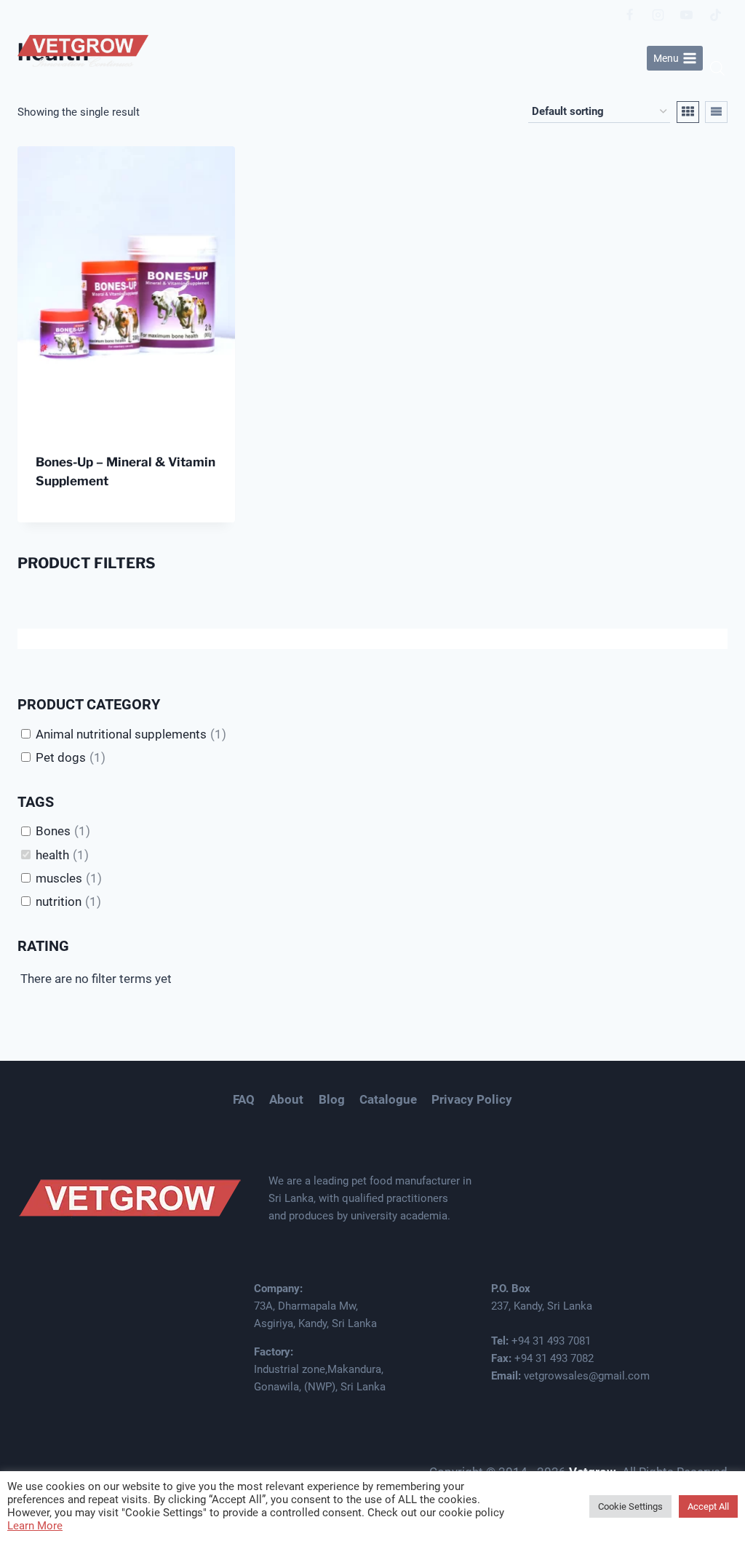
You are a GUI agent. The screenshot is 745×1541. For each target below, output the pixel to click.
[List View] (716, 112)
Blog (332, 1099)
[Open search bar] (717, 69)
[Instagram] (658, 14)
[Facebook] (630, 14)
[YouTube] (686, 14)
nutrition (58, 901)
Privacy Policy (471, 1099)
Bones (53, 831)
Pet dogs (61, 757)
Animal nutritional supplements (121, 734)
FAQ (244, 1099)
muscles (59, 878)
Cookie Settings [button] (630, 1506)
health (52, 855)
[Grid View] (688, 112)
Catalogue (388, 1099)
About (286, 1099)
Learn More (35, 1525)
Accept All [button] (708, 1506)
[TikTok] (715, 14)
